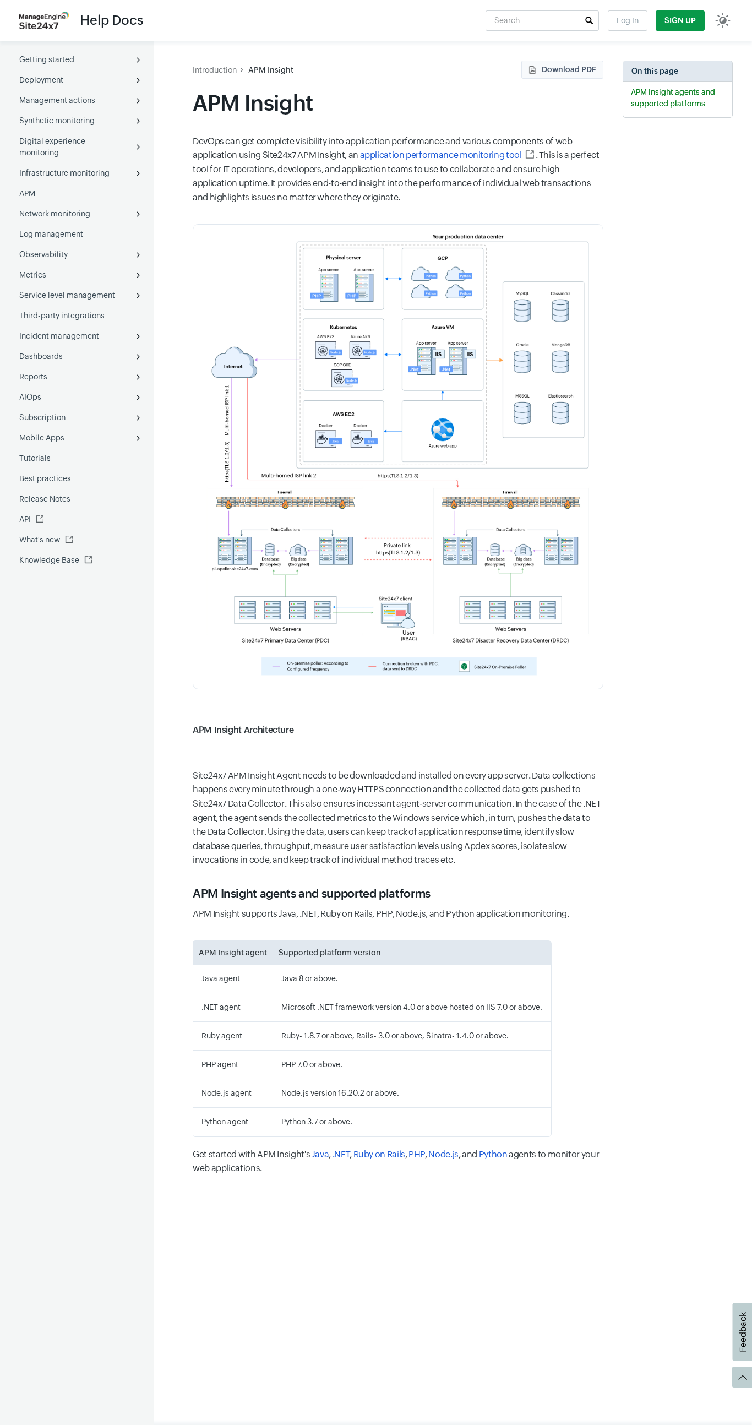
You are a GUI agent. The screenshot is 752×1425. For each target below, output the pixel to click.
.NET (341, 1154)
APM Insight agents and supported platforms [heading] (312, 893)
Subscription (42, 417)
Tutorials (35, 458)
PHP (416, 1154)
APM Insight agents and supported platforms (673, 98)
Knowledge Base (49, 560)
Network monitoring (54, 213)
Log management (51, 234)
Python (493, 1154)
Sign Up (680, 20)
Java (320, 1154)
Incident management (59, 335)
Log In (628, 20)
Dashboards (41, 356)
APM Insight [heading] (253, 103)
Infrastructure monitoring (64, 172)
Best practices (45, 478)
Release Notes (44, 498)
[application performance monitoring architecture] (398, 457)
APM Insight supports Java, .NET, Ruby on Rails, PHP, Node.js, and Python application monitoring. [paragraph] (381, 914)
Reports (33, 376)
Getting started (46, 59)
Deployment (41, 79)
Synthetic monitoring (57, 120)
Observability (43, 254)
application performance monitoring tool (441, 155)
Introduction (215, 70)
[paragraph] (398, 723)
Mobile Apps (41, 437)
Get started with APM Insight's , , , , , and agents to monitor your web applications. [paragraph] (396, 1161)
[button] (589, 20)
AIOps (30, 397)
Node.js (443, 1154)
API (25, 519)
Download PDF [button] (569, 69)
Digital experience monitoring (52, 147)
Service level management (67, 295)
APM (27, 193)
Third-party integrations (62, 315)
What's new (39, 539)
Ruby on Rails (379, 1154)
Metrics (32, 274)
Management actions (57, 100)
